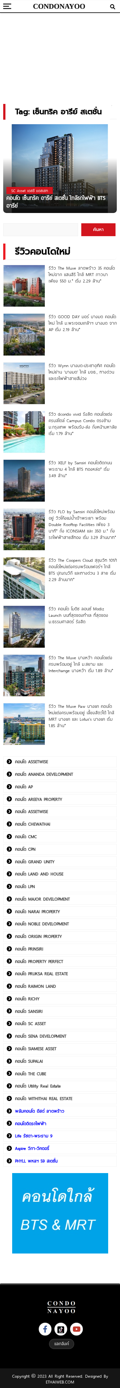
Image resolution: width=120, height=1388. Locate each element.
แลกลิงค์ (61, 1343)
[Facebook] (45, 1329)
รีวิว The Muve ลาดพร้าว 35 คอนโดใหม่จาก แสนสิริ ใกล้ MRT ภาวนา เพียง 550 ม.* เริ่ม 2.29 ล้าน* (82, 274)
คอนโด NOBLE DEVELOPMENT (42, 924)
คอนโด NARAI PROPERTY (37, 911)
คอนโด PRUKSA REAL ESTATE (41, 973)
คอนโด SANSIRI (29, 1011)
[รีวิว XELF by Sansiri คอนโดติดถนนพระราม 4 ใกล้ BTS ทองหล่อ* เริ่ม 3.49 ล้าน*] (24, 480)
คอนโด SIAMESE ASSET (35, 1048)
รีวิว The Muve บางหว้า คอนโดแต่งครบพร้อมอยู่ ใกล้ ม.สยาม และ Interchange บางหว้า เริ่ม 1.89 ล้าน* (81, 664)
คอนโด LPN (25, 886)
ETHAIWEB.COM (60, 1382)
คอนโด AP (24, 786)
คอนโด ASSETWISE (31, 761)
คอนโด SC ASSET (30, 1023)
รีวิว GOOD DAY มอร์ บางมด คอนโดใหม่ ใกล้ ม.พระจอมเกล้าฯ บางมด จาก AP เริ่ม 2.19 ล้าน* (83, 323)
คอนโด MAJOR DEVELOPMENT (42, 899)
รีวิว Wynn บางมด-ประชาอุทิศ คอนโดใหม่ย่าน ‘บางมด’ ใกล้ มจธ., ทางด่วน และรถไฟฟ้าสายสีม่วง (82, 372)
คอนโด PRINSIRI (29, 949)
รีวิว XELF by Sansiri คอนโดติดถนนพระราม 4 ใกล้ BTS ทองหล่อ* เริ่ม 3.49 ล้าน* (80, 469)
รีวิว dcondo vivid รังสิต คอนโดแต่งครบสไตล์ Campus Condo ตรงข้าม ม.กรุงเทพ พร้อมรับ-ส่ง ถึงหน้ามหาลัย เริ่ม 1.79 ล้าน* (83, 424)
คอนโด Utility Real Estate (38, 1086)
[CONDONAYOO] (59, 6)
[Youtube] (76, 1329)
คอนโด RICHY (27, 998)
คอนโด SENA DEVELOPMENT (40, 1036)
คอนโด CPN (25, 849)
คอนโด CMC (26, 836)
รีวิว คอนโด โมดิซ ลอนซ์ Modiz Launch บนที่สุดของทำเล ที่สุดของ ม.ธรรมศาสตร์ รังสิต (78, 615)
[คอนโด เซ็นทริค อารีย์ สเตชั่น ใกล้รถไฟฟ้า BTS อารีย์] (60, 168)
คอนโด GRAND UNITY (34, 861)
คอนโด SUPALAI (29, 1061)
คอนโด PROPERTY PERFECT (39, 961)
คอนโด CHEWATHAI (32, 824)
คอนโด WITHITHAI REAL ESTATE (43, 1098)
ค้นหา (98, 229)
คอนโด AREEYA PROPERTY (38, 799)
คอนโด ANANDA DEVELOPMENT (44, 774)
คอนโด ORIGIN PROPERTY (38, 936)
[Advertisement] (60, 56)
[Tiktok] (60, 1329)
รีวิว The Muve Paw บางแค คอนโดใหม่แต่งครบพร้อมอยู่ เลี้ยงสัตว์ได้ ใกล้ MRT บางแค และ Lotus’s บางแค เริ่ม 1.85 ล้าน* (81, 716)
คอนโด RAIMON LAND (35, 986)
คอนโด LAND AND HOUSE (39, 874)
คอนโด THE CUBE (30, 1073)
